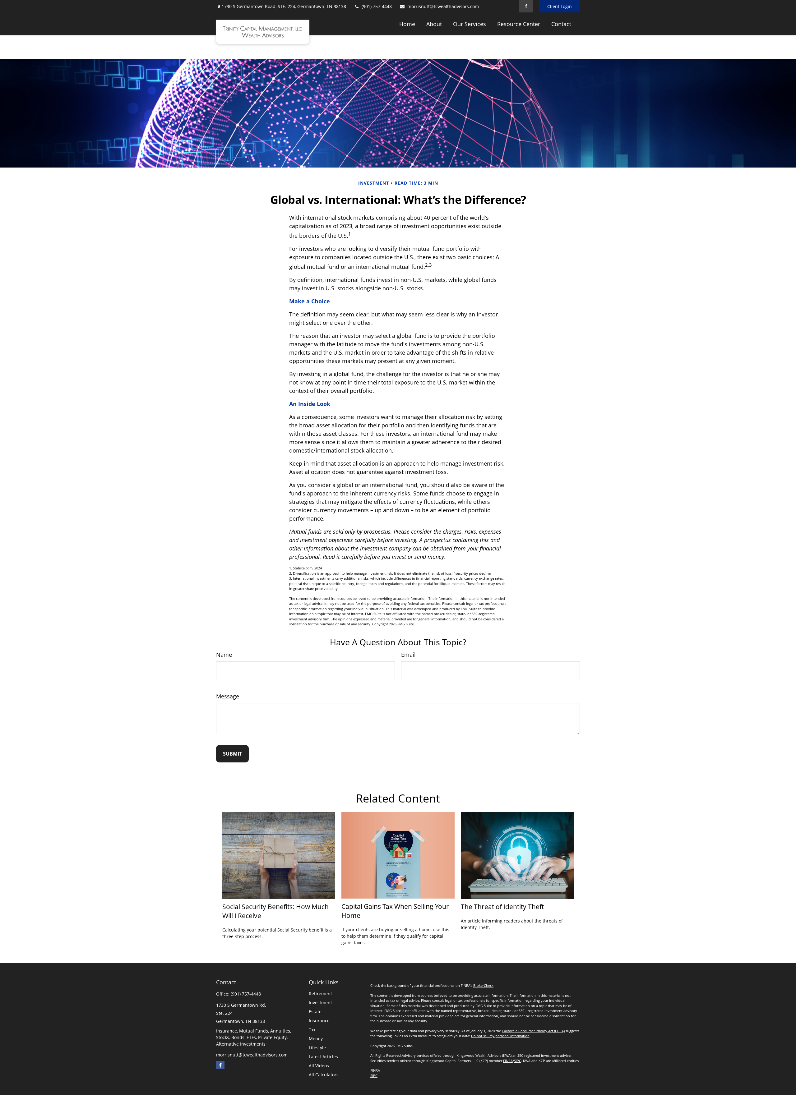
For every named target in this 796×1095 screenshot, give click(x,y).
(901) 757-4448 (377, 6)
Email (408, 654)
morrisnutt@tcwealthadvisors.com (443, 6)
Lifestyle (317, 1048)
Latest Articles (323, 1057)
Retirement (320, 993)
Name (224, 654)
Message (227, 696)
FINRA (508, 1060)
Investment (320, 1002)
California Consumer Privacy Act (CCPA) (533, 1030)
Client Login (559, 6)
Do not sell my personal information (500, 1035)
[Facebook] (526, 6)
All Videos (319, 1066)
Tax (312, 1030)
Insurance (319, 1021)
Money (316, 1039)
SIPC (517, 1060)
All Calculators (324, 1075)
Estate (315, 1011)
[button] (407, 23)
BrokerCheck (483, 985)
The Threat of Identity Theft (502, 906)
